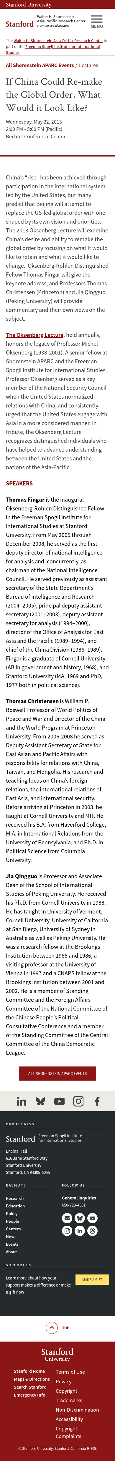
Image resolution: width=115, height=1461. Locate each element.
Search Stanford (30, 1387)
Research (15, 1198)
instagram (78, 1101)
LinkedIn (80, 1231)
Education (15, 1206)
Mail (67, 1218)
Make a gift (92, 1279)
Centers (13, 1229)
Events (12, 1244)
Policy (11, 1213)
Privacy (63, 1381)
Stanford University (28, 4)
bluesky (40, 1101)
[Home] (46, 21)
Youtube (92, 1218)
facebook (97, 1101)
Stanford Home (29, 1371)
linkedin (21, 1101)
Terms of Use (70, 1371)
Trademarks (69, 1400)
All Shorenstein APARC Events (40, 65)
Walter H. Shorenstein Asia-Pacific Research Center (58, 40)
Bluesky (80, 1218)
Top (65, 1327)
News (11, 1236)
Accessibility (69, 1419)
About (11, 1251)
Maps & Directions (32, 1379)
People (12, 1221)
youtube (59, 1101)
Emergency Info (29, 1395)
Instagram (67, 1231)
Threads (92, 1231)
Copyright (66, 1390)
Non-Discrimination (77, 1409)
